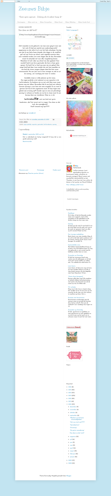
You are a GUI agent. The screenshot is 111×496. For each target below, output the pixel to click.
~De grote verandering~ (77, 430)
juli (71, 439)
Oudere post (57, 170)
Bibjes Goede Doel (84, 22)
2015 (70, 390)
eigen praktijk (27, 124)
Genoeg (70, 224)
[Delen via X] (23, 122)
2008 (70, 463)
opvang (54, 124)
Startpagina (21, 22)
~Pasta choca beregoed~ (75, 276)
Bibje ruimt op (32, 22)
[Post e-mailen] (53, 119)
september (73, 415)
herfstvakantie (48, 124)
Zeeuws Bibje (34, 8)
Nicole (25, 134)
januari (72, 457)
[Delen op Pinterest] (27, 122)
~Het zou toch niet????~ (77, 422)
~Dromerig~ (73, 427)
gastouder (40, 124)
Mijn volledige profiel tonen (75, 184)
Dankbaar (71, 213)
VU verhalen (72, 287)
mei (71, 445)
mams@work (32, 113)
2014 (70, 392)
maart (72, 451)
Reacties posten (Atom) (35, 173)
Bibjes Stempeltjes (46, 22)
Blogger (69, 476)
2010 (70, 404)
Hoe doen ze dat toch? (77, 433)
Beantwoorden (27, 141)
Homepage (40, 170)
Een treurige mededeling (75, 234)
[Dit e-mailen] (20, 122)
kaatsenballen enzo (74, 245)
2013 (70, 395)
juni (71, 442)
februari (73, 454)
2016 (70, 387)
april (71, 448)
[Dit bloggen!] (22, 122)
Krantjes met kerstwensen (76, 297)
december (73, 407)
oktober (72, 412)
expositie (34, 124)
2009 (70, 460)
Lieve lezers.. (72, 266)
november (73, 409)
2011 (69, 401)
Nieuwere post (23, 170)
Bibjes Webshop (70, 22)
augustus (73, 436)
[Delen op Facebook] (25, 122)
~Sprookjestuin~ (75, 425)
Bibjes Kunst (59, 22)
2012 (70, 398)
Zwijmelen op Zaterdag (75, 255)
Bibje (76, 166)
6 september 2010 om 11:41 (35, 134)
